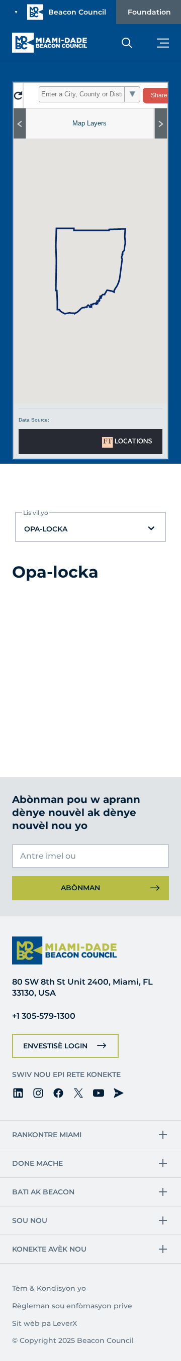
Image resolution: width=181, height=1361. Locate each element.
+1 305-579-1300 (43, 1016)
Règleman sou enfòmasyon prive (72, 1305)
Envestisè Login (55, 1045)
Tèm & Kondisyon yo (49, 1288)
